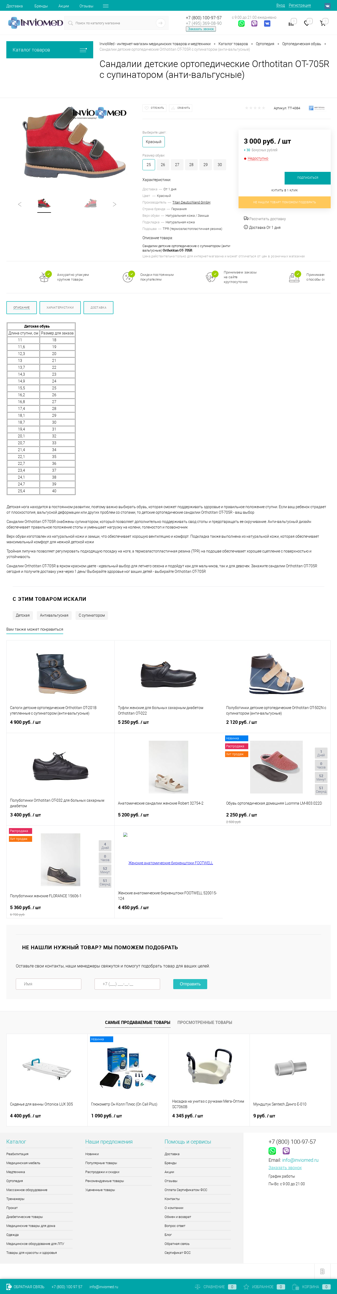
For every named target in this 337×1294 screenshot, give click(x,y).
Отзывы (86, 6)
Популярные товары (101, 1163)
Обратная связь (177, 1244)
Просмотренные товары (204, 1022)
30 (220, 165)
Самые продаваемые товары (137, 1022)
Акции (63, 6)
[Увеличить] (74, 144)
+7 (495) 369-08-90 (204, 23)
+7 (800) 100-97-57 (204, 17)
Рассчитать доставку (267, 219)
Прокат (12, 1208)
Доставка (14, 6)
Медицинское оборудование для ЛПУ (35, 1244)
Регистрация (300, 5)
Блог (168, 1235)
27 (177, 165)
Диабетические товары (24, 1217)
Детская (23, 615)
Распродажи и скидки (102, 1172)
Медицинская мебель (23, 1163)
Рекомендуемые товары (104, 1181)
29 (206, 165)
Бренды (41, 6)
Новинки (92, 1154)
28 (191, 165)
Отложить (157, 108)
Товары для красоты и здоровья (31, 1253)
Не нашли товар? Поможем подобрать (284, 202)
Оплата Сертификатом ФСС (186, 1190)
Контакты (172, 1199)
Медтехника (15, 1172)
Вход (280, 5)
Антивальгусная (54, 615)
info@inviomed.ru (300, 1160)
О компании (174, 1208)
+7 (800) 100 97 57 (67, 1287)
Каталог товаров (31, 50)
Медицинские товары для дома (30, 1226)
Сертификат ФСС (178, 1253)
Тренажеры (15, 1199)
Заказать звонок (201, 29)
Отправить (190, 984)
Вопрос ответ (175, 1226)
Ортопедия (14, 1181)
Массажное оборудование (26, 1190)
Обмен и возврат (178, 1217)
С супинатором (92, 615)
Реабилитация (17, 1154)
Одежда (12, 1235)
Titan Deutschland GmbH (191, 202)
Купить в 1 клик (284, 190)
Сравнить (183, 108)
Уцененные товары (100, 1190)
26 (163, 165)
